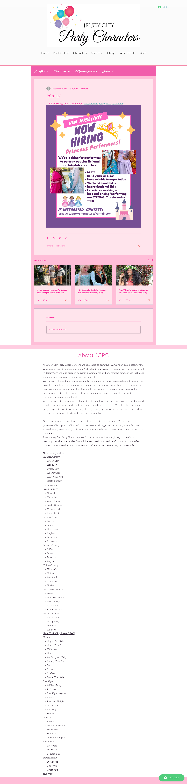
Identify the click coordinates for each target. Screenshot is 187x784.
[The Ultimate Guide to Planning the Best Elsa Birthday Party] (93, 275)
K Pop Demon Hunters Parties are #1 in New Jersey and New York (52, 291)
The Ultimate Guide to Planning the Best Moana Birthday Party (133, 291)
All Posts (41, 71)
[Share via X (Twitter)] (54, 238)
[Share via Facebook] (47, 238)
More (106, 71)
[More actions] (139, 88)
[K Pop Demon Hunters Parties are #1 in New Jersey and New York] (52, 275)
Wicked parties (61, 71)
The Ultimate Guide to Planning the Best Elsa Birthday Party (92, 291)
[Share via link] (66, 238)
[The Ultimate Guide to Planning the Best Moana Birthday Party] (134, 275)
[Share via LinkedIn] (60, 238)
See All (150, 260)
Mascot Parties (86, 71)
